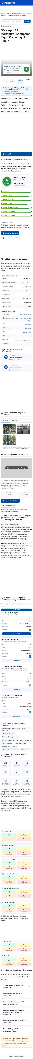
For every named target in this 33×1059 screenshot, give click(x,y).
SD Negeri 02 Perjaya (8, 733)
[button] (25, 3)
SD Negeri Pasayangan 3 (9, 746)
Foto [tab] (6, 420)
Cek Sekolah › (16, 660)
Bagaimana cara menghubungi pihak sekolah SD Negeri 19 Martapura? (13, 1012)
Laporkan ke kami (23, 448)
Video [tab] (16, 420)
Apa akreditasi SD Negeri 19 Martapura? (12, 995)
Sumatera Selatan (11, 13)
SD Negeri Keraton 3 (8, 740)
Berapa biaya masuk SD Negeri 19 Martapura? (14, 1022)
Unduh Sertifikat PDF (11, 238)
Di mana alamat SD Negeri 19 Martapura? (13, 986)
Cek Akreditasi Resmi (11, 233)
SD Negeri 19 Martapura (10, 613)
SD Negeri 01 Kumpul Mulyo (12, 695)
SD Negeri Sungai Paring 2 (10, 749)
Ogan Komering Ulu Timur (24, 13)
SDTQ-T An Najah (7, 743)
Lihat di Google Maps (11, 500)
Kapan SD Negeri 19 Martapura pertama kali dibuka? (13, 1030)
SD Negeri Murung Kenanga (10, 737)
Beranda (3, 13)
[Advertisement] (16, 132)
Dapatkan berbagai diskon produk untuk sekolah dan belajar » (15, 8)
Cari (28, 21)
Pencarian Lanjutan (6, 25)
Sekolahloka (8, 2)
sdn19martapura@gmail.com (11, 557)
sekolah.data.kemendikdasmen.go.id (14, 93)
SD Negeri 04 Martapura (23, 740)
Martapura (3, 15)
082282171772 (26, 332)
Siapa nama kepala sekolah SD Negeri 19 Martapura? (13, 1003)
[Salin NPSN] (29, 279)
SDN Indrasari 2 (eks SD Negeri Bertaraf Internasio (13, 729)
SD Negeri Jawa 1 (25, 749)
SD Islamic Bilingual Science (12, 666)
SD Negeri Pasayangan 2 (10, 639)
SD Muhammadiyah (20, 743)
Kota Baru (10, 15)
